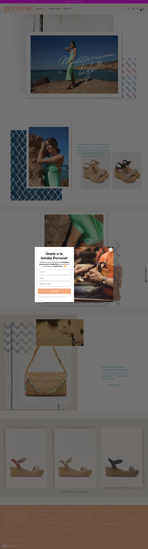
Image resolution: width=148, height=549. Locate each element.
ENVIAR (54, 291)
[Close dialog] (110, 249)
